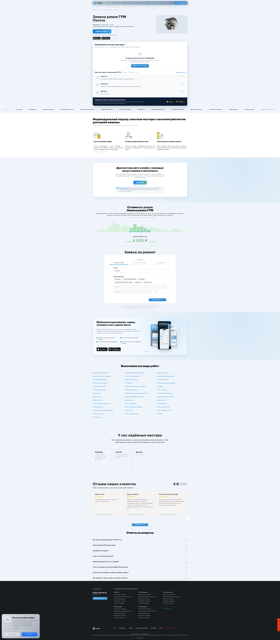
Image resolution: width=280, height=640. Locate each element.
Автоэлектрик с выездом (100, 372)
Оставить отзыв (140, 524)
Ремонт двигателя (98, 413)
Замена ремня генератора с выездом (135, 386)
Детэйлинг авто (161, 400)
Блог (153, 2)
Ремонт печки (97, 393)
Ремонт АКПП (129, 410)
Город (115, 267)
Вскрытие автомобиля (99, 386)
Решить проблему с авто (164, 410)
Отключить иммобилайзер (164, 393)
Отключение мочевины (99, 390)
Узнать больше (140, 182)
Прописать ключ (97, 396)
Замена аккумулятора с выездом (166, 383)
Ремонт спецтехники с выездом (102, 376)
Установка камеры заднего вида (102, 403)
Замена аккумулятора (131, 390)
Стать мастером (169, 628)
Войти (171, 2)
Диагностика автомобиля (100, 383)
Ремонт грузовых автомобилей (133, 407)
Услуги (108, 2)
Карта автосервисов (139, 2)
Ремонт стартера (162, 390)
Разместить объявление (140, 65)
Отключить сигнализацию (132, 376)
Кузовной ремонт (162, 403)
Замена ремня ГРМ (98, 407)
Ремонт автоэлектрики (131, 413)
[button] (102, 31)
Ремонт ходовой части (163, 407)
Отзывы (131, 2)
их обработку (155, 305)
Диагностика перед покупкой (165, 396)
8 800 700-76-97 (100, 593)
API (115, 628)
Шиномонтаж (128, 400)
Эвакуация (160, 413)
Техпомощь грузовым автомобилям (103, 410)
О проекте (147, 2)
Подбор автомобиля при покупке (134, 396)
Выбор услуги (157, 299)
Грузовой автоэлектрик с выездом (135, 372)
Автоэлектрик (97, 417)
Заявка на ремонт (179, 2)
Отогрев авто (129, 383)
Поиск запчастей (97, 400)
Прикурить (160, 386)
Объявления (124, 2)
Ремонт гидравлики (130, 403)
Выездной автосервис (131, 379)
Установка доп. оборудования (165, 376)
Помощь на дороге (162, 372)
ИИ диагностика (116, 2)
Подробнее (15, 628)
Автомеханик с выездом (99, 379)
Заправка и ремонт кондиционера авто (136, 393)
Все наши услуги (167, 608)
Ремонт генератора (162, 379)
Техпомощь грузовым (119, 603)
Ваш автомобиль (119, 276)
